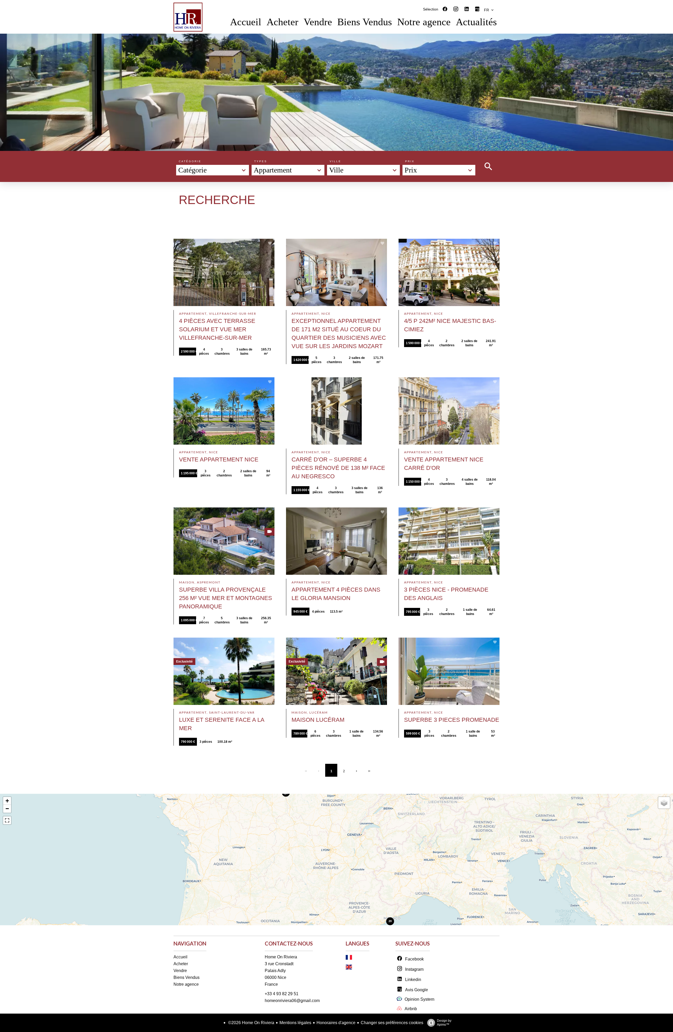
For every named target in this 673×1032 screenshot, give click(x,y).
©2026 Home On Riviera (250, 1022)
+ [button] (7, 800)
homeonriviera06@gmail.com (292, 1000)
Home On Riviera (281, 957)
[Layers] (664, 803)
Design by (444, 1022)
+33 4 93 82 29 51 (281, 994)
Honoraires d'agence (336, 1022)
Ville (335, 161)
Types (260, 161)
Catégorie (190, 161)
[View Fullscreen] (7, 820)
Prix (410, 161)
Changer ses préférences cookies (392, 1022)
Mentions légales (295, 1022)
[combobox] (212, 170)
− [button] (7, 808)
